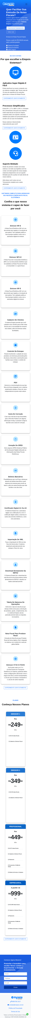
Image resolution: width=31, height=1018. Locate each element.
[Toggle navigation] (26, 4)
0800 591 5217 (16, 1001)
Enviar (15, 987)
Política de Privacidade (15, 1008)
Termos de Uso (15, 1011)
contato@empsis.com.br (16, 1005)
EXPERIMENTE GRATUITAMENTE (14, 98)
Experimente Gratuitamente (16, 28)
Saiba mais (11, 32)
